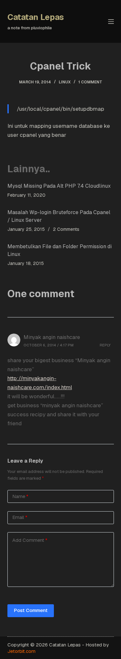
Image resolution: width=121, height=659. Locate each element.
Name (20, 496)
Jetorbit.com (21, 651)
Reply (105, 345)
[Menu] (111, 21)
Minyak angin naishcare (52, 337)
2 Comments (66, 229)
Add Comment (29, 540)
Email (19, 517)
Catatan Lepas (35, 17)
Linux (65, 82)
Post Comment (30, 610)
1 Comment (90, 82)
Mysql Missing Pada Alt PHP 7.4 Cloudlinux (59, 186)
